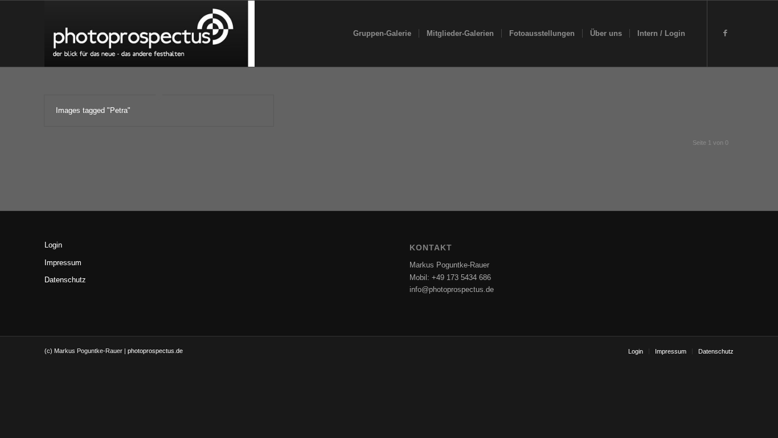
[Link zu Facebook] (725, 33)
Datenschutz (65, 279)
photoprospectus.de (154, 350)
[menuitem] (382, 34)
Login (53, 245)
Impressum (62, 262)
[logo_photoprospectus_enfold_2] (149, 34)
